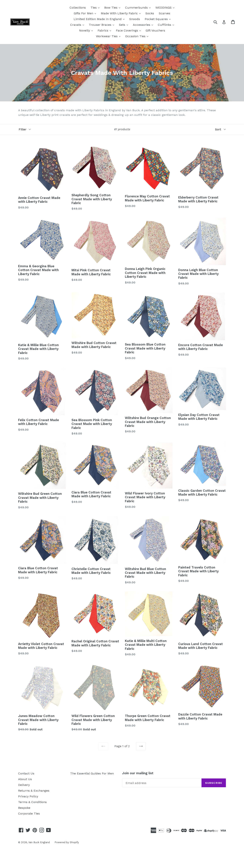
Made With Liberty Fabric (120, 13)
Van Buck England (39, 842)
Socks (149, 13)
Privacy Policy (28, 796)
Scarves (164, 13)
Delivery (24, 785)
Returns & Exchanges (33, 790)
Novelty (85, 30)
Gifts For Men (84, 13)
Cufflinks (165, 25)
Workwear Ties (107, 36)
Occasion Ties (135, 36)
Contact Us (26, 773)
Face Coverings (127, 30)
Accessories (142, 25)
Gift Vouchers (155, 30)
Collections (78, 7)
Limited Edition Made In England (98, 19)
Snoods (134, 19)
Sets (122, 25)
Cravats (76, 25)
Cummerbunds (137, 7)
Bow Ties (111, 7)
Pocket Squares (157, 19)
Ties (94, 7)
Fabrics (103, 30)
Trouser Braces (100, 25)
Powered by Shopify (67, 842)
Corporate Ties (29, 813)
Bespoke (24, 808)
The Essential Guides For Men (92, 773)
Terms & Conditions (32, 802)
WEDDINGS (164, 7)
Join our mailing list (137, 773)
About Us (25, 779)
